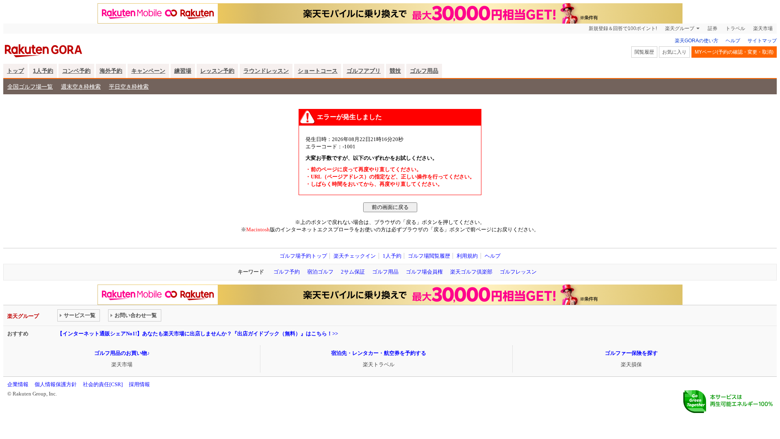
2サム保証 (353, 272)
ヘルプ (733, 40)
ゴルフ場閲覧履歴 (429, 256)
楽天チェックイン (355, 256)
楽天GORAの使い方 (696, 40)
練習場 (182, 70)
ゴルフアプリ (364, 70)
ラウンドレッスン (266, 70)
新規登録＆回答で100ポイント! (623, 28)
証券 (712, 28)
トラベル (735, 28)
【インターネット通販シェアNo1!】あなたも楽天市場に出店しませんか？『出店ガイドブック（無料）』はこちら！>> (197, 333)
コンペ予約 (76, 70)
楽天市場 (763, 28)
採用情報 (139, 384)
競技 (395, 70)
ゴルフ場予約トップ (303, 256)
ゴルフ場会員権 (424, 272)
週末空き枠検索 (81, 86)
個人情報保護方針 (56, 384)
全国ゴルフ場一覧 (30, 86)
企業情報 (17, 384)
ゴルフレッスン (518, 272)
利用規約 (467, 256)
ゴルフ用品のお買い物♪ (122, 353)
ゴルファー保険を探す (631, 353)
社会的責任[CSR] (103, 384)
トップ (15, 70)
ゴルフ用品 (424, 70)
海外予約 (111, 70)
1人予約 (43, 70)
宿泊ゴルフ (320, 272)
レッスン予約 (217, 70)
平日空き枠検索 (129, 86)
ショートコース (318, 70)
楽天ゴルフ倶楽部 (471, 272)
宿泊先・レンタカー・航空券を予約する (378, 353)
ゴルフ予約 (286, 272)
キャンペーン (148, 70)
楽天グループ (679, 28)
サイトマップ (762, 40)
